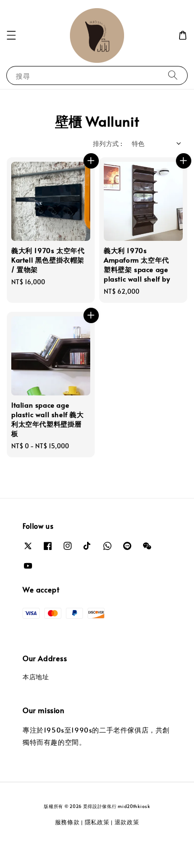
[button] (11, 35)
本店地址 (36, 676)
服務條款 (67, 822)
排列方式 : (107, 143)
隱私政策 (97, 822)
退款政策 (127, 822)
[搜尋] (172, 75)
